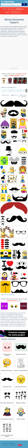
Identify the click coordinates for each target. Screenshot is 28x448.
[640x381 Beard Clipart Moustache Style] (19, 198)
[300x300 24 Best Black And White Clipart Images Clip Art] (14, 189)
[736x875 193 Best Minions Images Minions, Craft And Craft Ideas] (22, 124)
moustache (19, 90)
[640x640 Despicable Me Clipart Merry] (7, 232)
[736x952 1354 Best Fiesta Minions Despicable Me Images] (4, 124)
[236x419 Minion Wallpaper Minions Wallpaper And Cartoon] (3, 113)
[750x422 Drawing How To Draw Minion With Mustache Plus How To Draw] (5, 142)
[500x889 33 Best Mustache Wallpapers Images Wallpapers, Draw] (2, 198)
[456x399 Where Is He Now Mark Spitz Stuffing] (7, 266)
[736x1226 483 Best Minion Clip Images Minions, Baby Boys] (9, 198)
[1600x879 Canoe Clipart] (16, 221)
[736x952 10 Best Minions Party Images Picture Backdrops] (22, 151)
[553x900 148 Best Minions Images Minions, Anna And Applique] (3, 179)
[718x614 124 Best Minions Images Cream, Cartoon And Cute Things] (11, 170)
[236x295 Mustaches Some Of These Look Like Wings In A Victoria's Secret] (16, 255)
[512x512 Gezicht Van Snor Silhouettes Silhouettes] (21, 266)
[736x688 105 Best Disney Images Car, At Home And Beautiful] (14, 161)
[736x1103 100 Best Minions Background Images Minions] (23, 113)
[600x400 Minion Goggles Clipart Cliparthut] (18, 244)
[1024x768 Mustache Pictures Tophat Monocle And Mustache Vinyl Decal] (8, 151)
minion (4, 90)
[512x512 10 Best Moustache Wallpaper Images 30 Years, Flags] (13, 113)
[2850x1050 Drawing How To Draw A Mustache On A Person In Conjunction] (19, 142)
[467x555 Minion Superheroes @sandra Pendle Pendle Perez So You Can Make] (4, 276)
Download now (15, 12)
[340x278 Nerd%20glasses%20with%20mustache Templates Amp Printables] (19, 287)
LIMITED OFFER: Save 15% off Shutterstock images (14, 299)
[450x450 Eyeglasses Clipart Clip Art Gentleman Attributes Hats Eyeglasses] (20, 232)
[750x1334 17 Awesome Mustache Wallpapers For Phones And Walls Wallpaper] (13, 124)
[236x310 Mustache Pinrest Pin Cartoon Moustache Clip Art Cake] (5, 287)
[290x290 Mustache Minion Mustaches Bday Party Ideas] (5, 255)
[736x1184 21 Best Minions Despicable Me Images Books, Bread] (3, 134)
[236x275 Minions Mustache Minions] (14, 276)
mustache (11, 90)
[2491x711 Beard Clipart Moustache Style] (13, 104)
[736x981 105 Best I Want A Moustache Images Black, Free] (23, 161)
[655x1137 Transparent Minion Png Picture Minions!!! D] (24, 255)
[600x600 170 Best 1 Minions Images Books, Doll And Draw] (22, 179)
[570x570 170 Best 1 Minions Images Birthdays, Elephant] (12, 179)
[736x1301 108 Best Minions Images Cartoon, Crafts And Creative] (3, 170)
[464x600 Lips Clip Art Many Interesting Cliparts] (4, 244)
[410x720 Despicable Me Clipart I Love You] (24, 134)
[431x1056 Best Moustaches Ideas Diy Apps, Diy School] (2, 220)
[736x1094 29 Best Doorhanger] (23, 189)
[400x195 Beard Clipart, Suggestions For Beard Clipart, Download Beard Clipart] (13, 208)
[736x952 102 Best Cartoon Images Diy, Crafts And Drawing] (4, 161)
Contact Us (13, 445)
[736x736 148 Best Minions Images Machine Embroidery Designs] (22, 170)
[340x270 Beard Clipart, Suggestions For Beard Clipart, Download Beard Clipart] (14, 134)
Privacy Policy (5, 445)
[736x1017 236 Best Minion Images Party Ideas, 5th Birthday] (4, 189)
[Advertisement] (14, 53)
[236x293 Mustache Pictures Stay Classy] (23, 276)
